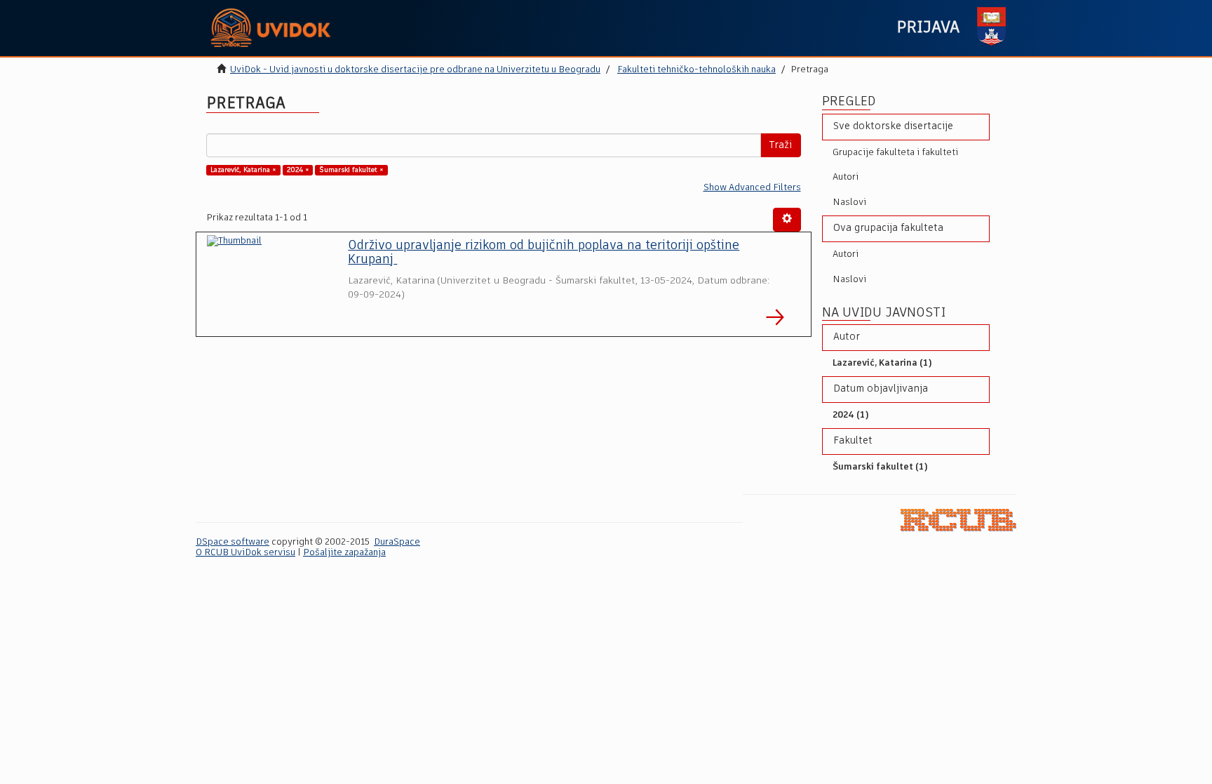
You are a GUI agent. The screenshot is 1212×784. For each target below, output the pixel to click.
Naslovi (849, 202)
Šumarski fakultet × (351, 169)
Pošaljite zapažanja (344, 552)
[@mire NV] (958, 519)
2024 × (298, 169)
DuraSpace (397, 542)
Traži (780, 145)
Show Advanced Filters (752, 187)
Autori (845, 177)
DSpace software (232, 542)
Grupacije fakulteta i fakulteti (895, 152)
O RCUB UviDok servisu (245, 552)
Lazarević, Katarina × (243, 169)
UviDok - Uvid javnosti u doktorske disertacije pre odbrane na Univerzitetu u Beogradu (415, 69)
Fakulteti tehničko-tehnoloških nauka (696, 69)
